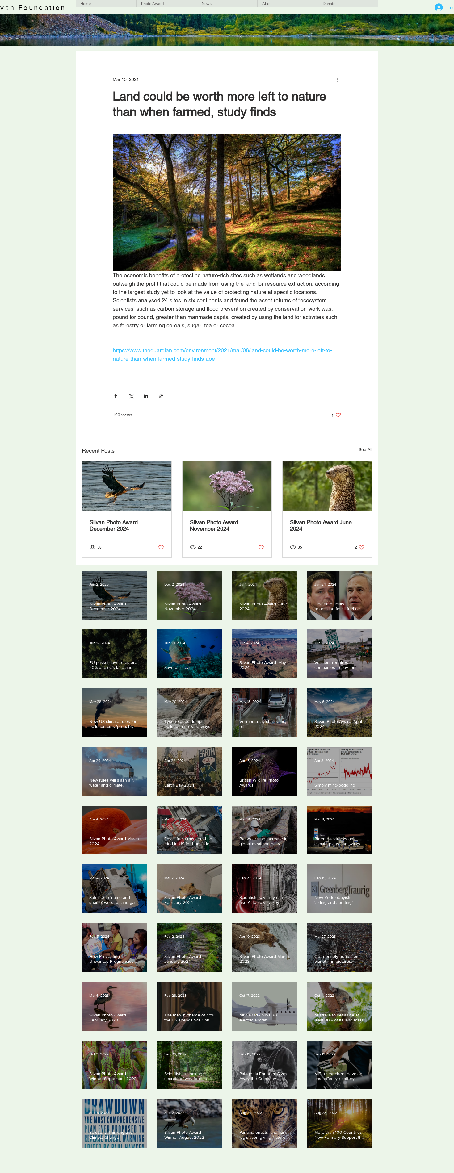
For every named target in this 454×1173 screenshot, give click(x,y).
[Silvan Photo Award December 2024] (126, 486)
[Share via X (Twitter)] (131, 396)
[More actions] (337, 79)
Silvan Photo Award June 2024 (321, 525)
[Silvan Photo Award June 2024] (327, 486)
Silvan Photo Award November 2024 (214, 525)
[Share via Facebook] (116, 396)
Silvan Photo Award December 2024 (114, 525)
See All (365, 449)
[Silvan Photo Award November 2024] (227, 486)
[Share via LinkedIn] (146, 396)
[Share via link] (161, 396)
